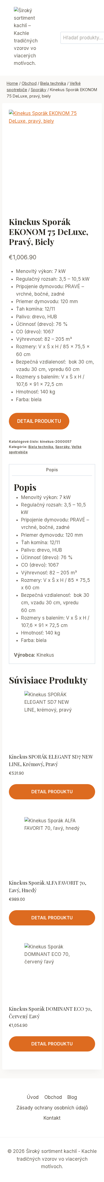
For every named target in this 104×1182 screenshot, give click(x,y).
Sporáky (62, 447)
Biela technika (40, 447)
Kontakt (52, 1118)
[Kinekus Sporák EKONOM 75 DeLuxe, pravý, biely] (52, 158)
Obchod (53, 1097)
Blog (72, 1097)
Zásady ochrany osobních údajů (52, 1108)
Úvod (33, 1097)
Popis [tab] (52, 469)
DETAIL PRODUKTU (39, 421)
